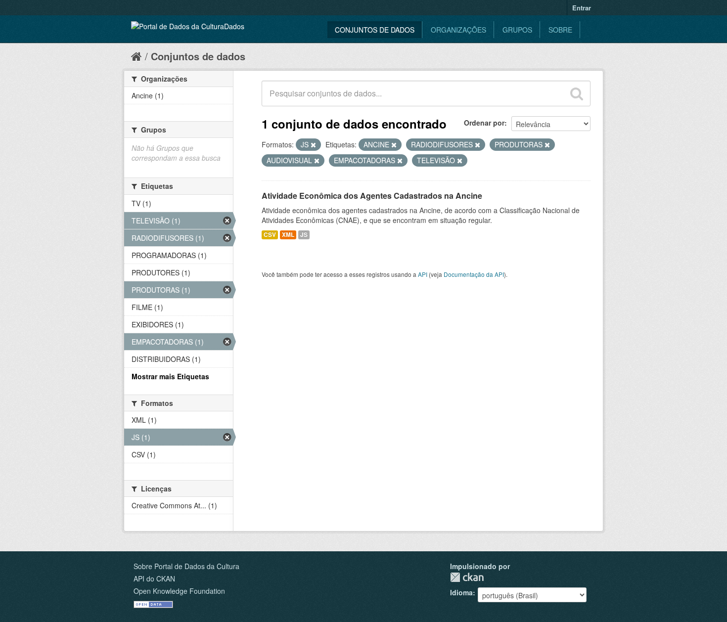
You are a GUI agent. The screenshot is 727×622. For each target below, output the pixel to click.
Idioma (461, 592)
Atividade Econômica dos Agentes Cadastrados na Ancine (372, 195)
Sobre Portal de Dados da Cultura (186, 566)
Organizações (458, 30)
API (422, 274)
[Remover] (313, 145)
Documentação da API (474, 274)
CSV (270, 234)
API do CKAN (154, 578)
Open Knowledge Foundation (179, 591)
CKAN (467, 577)
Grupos (517, 30)
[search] (576, 93)
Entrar (581, 7)
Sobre (560, 30)
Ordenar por (484, 123)
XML (288, 234)
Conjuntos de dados (374, 30)
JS (304, 234)
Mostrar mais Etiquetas (170, 376)
